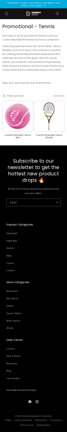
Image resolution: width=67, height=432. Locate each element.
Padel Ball (12, 240)
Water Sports (13, 320)
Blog (9, 370)
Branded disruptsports (31, 416)
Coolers (11, 270)
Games (10, 305)
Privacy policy (56, 420)
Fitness (10, 263)
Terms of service (27, 425)
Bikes (9, 255)
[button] (57, 13)
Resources (12, 363)
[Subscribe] (56, 202)
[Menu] (6, 13)
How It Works (13, 356)
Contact (11, 348)
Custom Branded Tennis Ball (18, 136)
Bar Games (12, 291)
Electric (10, 248)
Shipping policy (43, 425)
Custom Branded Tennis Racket (49, 136)
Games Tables (14, 313)
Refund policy (41, 420)
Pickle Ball (12, 233)
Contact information (23, 420)
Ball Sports (12, 298)
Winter (10, 328)
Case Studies (13, 378)
